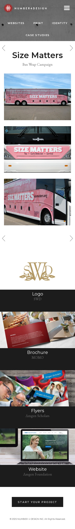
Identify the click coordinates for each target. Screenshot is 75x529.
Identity (59, 23)
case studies (38, 35)
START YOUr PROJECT (37, 502)
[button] (67, 8)
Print (38, 23)
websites (16, 23)
